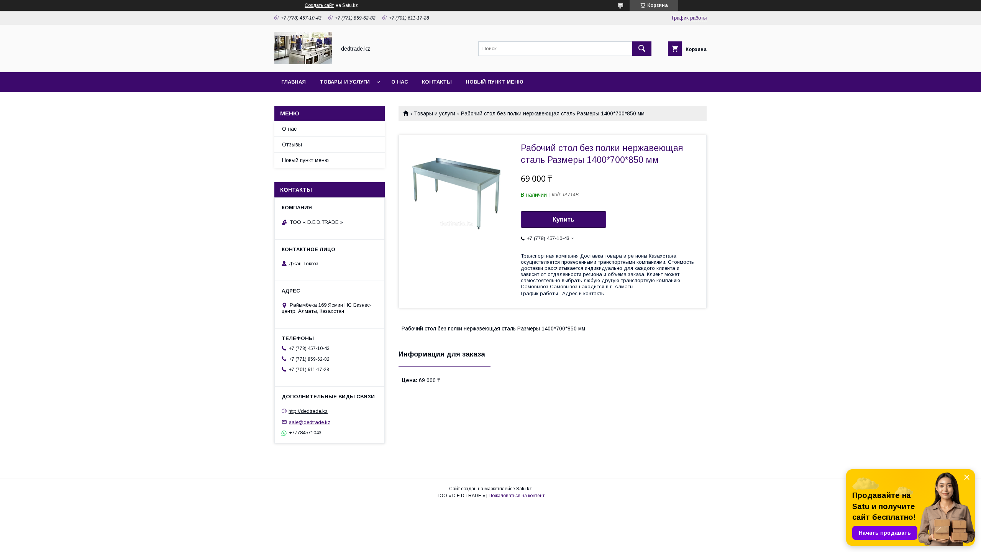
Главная (293, 82)
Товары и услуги (345, 82)
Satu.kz (524, 488)
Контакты (437, 82)
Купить (563, 219)
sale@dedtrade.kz (309, 422)
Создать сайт (319, 5)
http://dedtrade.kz (308, 411)
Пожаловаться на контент (517, 495)
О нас (399, 82)
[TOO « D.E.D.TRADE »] (303, 62)
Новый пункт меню (494, 82)
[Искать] (641, 48)
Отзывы (292, 144)
